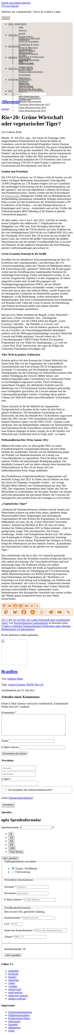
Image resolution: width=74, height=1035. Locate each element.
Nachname (10, 893)
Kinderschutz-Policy (19, 1018)
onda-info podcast (18, 995)
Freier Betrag (16, 852)
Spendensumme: (10, 827)
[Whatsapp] (41, 612)
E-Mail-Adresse (10, 747)
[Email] (26, 606)
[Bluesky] (9, 606)
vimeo (11, 983)
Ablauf (9, 936)
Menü (5, 18)
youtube (12, 986)
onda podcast (15, 992)
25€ (11, 841)
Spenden (13, 1024)
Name (4, 740)
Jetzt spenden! (10, 858)
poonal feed (14, 989)
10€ (11, 837)
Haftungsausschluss (19, 1015)
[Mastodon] (4, 606)
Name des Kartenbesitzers (19, 930)
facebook (13, 973)
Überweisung (22, 871)
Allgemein (10, 101)
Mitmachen (14, 1027)
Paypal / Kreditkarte (26, 868)
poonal (5, 108)
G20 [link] (55, 342)
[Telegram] (50, 612)
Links (11, 1030)
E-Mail (6, 779)
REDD (30, 684)
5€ (11, 834)
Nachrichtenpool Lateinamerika (31, 623)
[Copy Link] (37, 606)
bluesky (12, 977)
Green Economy (17, 684)
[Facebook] (15, 606)
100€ (12, 848)
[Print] (31, 606)
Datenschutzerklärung (20, 797)
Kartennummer (13, 917)
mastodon (13, 970)
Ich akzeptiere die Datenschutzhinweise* (30, 789)
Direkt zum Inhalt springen (15, 2)
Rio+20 (39, 684)
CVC (8, 924)
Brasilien (9, 671)
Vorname (10, 886)
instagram (13, 980)
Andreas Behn (15, 678)
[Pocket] (20, 606)
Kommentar (8, 712)
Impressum (14, 1021)
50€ (11, 844)
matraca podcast (17, 998)
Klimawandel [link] (12, 195)
